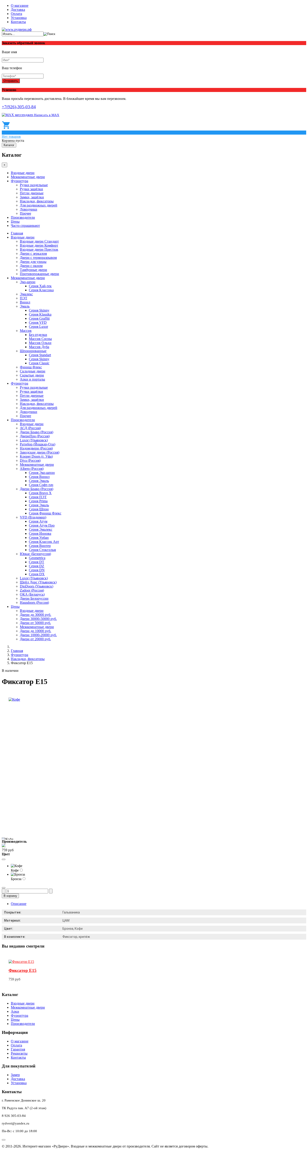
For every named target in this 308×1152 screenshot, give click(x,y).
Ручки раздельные (34, 185)
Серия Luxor (38, 326)
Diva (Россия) (30, 460)
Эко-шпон (27, 282)
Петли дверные (32, 193)
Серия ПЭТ (38, 497)
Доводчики (28, 209)
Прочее (25, 213)
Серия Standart (40, 355)
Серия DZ (36, 566)
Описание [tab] (18, 904)
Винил (25, 302)
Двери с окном (31, 266)
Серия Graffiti (39, 318)
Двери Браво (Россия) (36, 432)
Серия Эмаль (39, 481)
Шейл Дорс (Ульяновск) (38, 582)
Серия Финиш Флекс (45, 513)
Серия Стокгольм (42, 550)
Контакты (18, 22)
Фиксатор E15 (23, 970)
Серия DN (37, 570)
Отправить (11, 81)
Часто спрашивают (25, 225)
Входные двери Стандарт (39, 241)
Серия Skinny (39, 310)
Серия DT (36, 562)
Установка (19, 18)
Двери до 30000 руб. (35, 615)
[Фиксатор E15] (21, 962)
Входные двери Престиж (39, 249)
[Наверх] (3, 1140)
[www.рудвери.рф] (17, 29)
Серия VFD (38, 322)
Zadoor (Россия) (32, 590)
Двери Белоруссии (34, 598)
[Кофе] (14, 699)
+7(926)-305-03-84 (19, 106)
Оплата (16, 14)
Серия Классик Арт (44, 542)
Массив (26, 331)
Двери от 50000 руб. (35, 623)
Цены (15, 221)
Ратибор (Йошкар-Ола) (37, 444)
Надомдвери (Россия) (36, 448)
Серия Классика (41, 290)
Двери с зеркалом (33, 253)
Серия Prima (38, 501)
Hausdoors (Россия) (34, 602)
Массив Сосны (40, 339)
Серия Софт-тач (41, 485)
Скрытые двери (32, 375)
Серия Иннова (40, 533)
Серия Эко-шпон (42, 473)
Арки (15, 1011)
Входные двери (22, 173)
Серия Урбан (39, 537)
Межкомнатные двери (28, 177)
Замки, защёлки (32, 197)
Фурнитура (19, 181)
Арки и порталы (32, 379)
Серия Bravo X (40, 493)
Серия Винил (39, 477)
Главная (17, 233)
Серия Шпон (39, 509)
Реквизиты (19, 1053)
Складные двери (32, 371)
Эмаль (25, 306)
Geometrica (37, 558)
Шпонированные (33, 351)
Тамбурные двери (33, 270)
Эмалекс (26, 294)
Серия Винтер (40, 546)
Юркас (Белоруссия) (35, 554)
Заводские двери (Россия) (39, 452)
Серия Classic (39, 363)
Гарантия (18, 1049)
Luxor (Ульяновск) (34, 440)
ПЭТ (23, 298)
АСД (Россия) (30, 428)
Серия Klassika (40, 314)
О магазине (19, 5)
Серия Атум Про (42, 525)
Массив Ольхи (40, 343)
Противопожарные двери (39, 274)
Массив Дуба (39, 347)
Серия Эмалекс (40, 529)
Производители (23, 217)
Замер (15, 1075)
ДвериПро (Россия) (35, 436)
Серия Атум (38, 521)
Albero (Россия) (32, 468)
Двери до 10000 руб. (35, 631)
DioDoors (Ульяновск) (36, 586)
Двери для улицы (33, 262)
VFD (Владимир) (33, 517)
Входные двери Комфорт (39, 245)
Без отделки (38, 335)
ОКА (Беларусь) (32, 594)
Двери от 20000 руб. (35, 639)
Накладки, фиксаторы (37, 201)
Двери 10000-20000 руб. (38, 635)
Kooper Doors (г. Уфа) (36, 456)
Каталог (9, 145)
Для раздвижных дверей (38, 205)
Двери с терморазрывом (38, 257)
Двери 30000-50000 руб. (38, 619)
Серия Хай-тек (40, 286)
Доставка (18, 9)
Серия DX (37, 574)
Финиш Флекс (31, 367)
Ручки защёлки (31, 189)
